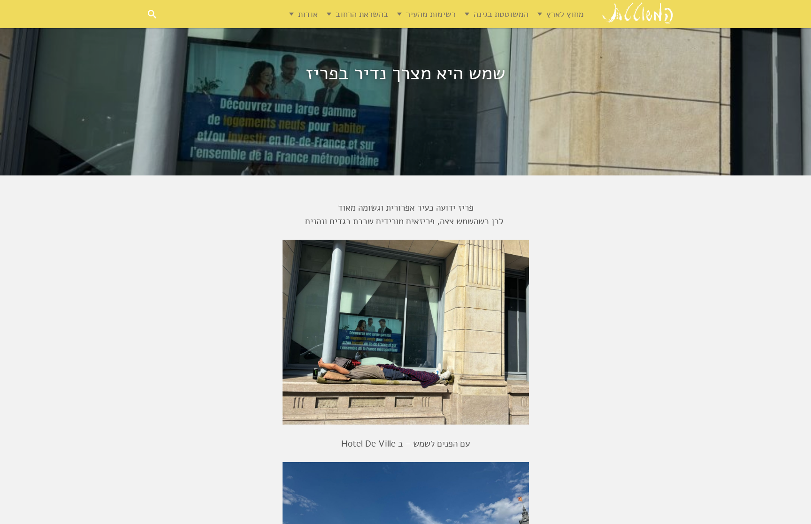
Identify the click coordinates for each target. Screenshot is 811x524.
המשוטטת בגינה (501, 14)
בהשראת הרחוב (362, 14)
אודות (308, 14)
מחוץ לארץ (565, 14)
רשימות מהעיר (431, 14)
